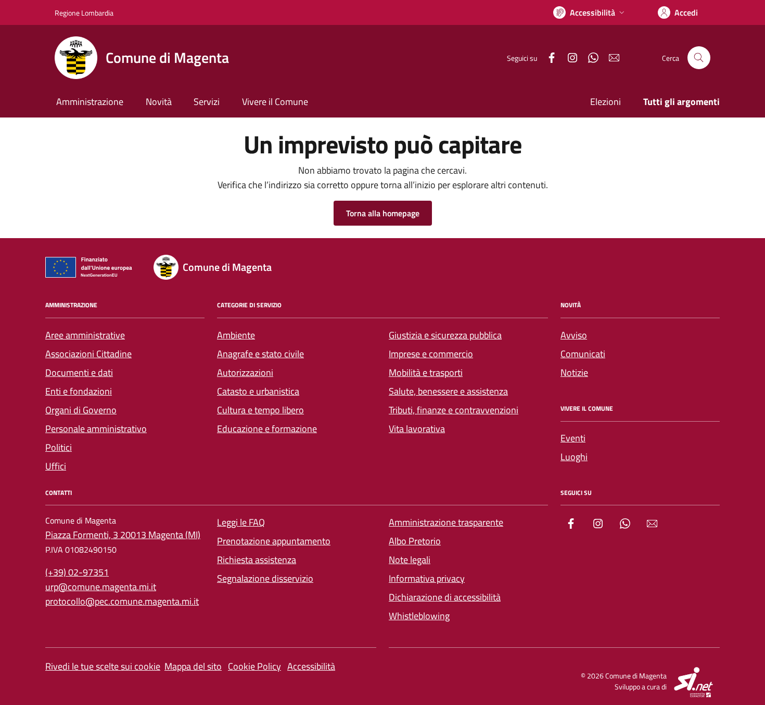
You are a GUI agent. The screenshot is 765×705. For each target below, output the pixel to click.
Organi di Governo (81, 410)
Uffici (55, 466)
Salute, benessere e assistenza (448, 391)
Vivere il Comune (275, 102)
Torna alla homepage (382, 213)
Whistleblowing (419, 616)
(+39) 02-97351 (77, 572)
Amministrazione (89, 102)
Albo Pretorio (415, 541)
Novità (159, 102)
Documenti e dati (79, 372)
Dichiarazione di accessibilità (445, 597)
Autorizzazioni (245, 372)
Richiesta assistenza (256, 560)
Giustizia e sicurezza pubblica (445, 335)
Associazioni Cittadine (88, 354)
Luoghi (574, 457)
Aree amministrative (85, 335)
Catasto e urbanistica (258, 391)
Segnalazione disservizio (265, 578)
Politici (58, 447)
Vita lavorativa (417, 429)
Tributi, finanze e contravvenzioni (453, 410)
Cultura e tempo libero (260, 410)
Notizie (574, 372)
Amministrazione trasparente (446, 522)
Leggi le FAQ (241, 522)
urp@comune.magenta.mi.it (100, 587)
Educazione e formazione (267, 429)
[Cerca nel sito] (698, 57)
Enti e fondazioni (78, 391)
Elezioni (605, 102)
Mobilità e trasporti (426, 372)
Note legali (409, 560)
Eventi (572, 438)
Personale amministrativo (96, 429)
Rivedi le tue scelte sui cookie (102, 666)
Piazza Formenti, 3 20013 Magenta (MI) (122, 535)
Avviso (573, 335)
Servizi (207, 102)
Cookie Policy (254, 666)
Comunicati (582, 354)
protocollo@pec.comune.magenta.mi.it (122, 601)
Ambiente (236, 335)
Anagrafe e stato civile (260, 354)
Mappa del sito (193, 666)
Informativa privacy (427, 578)
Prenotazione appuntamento (273, 541)
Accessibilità (311, 666)
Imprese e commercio (431, 354)
